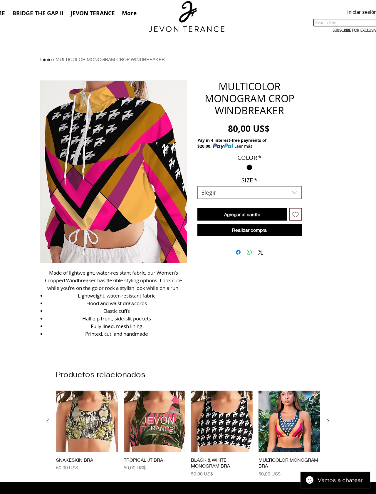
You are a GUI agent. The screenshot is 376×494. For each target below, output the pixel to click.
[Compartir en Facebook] (238, 252)
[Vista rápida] (87, 421)
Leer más (243, 146)
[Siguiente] (328, 421)
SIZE (249, 180)
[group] (188, 434)
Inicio (46, 59)
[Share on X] (260, 252)
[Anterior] (47, 421)
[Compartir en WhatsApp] (249, 252)
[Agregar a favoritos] (295, 214)
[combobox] (249, 192)
